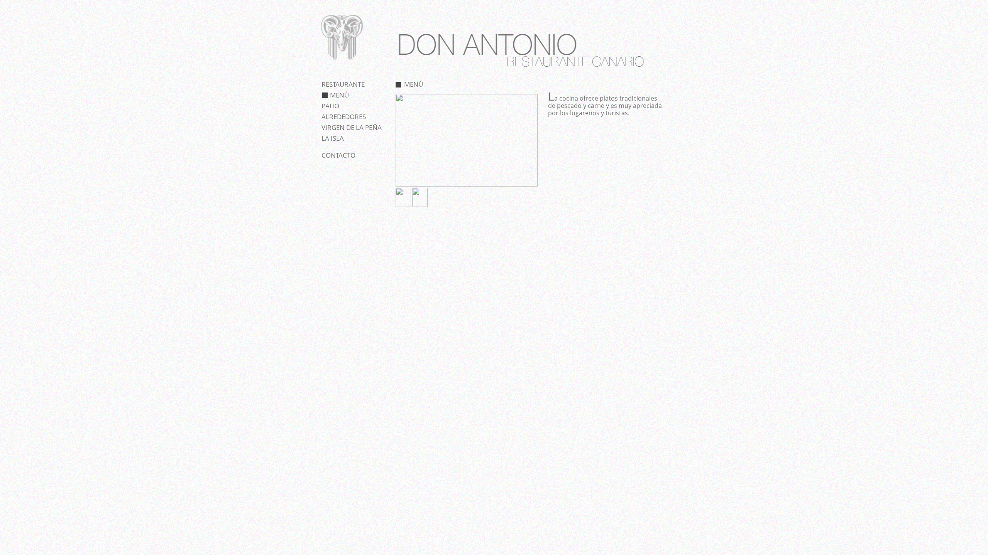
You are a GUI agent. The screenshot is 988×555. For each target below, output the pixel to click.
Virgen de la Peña (351, 127)
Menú (339, 95)
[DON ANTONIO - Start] (341, 61)
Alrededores (343, 117)
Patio (330, 106)
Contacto (338, 155)
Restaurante (343, 84)
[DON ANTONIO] (467, 185)
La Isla (332, 138)
